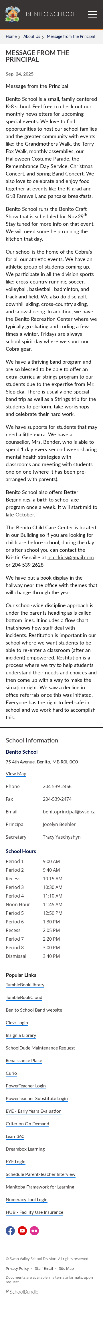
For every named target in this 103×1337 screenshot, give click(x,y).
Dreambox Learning (25, 1149)
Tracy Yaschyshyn (62, 837)
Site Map (66, 1268)
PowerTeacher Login (26, 1086)
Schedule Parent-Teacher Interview (41, 1174)
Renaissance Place (24, 1060)
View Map (16, 773)
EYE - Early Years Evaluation (34, 1111)
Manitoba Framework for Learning (40, 1187)
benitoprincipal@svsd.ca (69, 812)
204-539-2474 (57, 799)
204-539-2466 (57, 786)
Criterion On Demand (27, 1124)
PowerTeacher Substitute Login (37, 1098)
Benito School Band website (34, 1010)
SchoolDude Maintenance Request (40, 1048)
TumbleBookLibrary (25, 985)
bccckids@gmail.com (70, 557)
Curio (11, 1073)
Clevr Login (17, 1022)
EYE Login (15, 1161)
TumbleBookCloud (24, 997)
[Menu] (92, 14)
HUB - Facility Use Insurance (34, 1212)
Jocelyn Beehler (59, 824)
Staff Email (44, 1268)
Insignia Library (21, 1035)
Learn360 (15, 1136)
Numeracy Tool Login (26, 1199)
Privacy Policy (17, 1268)
